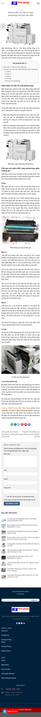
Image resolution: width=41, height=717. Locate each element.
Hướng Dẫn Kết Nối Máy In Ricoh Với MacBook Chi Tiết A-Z (20, 557)
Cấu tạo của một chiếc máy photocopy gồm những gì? (19, 69)
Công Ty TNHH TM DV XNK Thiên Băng (15, 408)
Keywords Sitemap (7, 673)
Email (6, 479)
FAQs (3, 642)
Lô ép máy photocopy (12, 81)
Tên (5, 470)
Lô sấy (8, 78)
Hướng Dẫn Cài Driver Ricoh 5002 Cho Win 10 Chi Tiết (23, 544)
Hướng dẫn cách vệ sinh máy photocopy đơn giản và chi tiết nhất (10, 434)
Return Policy (6, 651)
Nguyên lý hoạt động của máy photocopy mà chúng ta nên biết (30, 434)
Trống (7, 71)
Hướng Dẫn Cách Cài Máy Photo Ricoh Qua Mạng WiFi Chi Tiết (22, 526)
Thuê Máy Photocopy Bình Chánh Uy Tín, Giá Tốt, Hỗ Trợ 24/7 (22, 576)
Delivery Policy (6, 639)
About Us (4, 631)
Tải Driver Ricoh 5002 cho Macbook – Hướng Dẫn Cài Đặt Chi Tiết (22, 551)
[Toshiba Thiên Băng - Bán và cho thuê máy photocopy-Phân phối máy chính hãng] (20, 3)
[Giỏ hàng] (38, 3)
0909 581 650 (12, 711)
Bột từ (8, 76)
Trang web (7, 487)
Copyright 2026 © (20, 709)
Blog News (5, 665)
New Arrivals (5, 669)
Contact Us (5, 635)
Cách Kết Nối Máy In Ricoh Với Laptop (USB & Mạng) (23, 563)
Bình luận (7, 454)
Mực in (8, 74)
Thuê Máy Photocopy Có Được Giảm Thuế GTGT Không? (21, 569)
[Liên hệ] (3, 714)
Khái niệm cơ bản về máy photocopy (14, 67)
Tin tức (20, 10)
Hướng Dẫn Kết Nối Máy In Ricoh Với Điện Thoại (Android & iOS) (22, 519)
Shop (3, 660)
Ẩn (26, 63)
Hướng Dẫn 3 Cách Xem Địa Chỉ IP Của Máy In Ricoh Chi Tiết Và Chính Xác (23, 538)
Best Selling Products (8, 678)
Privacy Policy (6, 646)
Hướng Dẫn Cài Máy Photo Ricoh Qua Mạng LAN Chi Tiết (22, 532)
